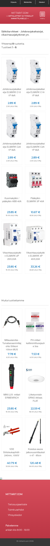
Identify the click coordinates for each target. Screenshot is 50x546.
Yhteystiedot (15, 515)
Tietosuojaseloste (17, 504)
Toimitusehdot (16, 509)
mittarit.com (19, 13)
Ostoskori (42, 2)
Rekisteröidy (28, 2)
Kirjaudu (14, 2)
